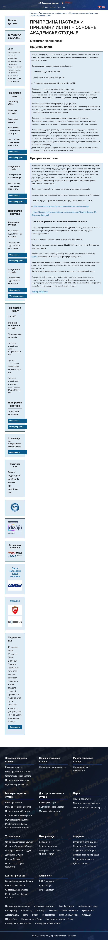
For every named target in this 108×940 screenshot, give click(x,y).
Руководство (88, 910)
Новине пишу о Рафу (31, 919)
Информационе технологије (53, 767)
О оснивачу (27, 910)
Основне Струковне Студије (19, 846)
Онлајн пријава (16, 157)
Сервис (53, 7)
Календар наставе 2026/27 (48, 923)
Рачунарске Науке (14, 802)
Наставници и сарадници (17, 906)
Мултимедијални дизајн (16, 784)
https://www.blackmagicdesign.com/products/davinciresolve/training (61, 206)
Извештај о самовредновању (63, 910)
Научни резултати (82, 799)
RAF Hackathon (46, 890)
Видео (35, 915)
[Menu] (3, 7)
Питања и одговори (68, 915)
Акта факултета (66, 906)
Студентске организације (85, 842)
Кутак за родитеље (48, 846)
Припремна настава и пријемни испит (53, 13)
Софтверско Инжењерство (18, 815)
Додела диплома (81, 863)
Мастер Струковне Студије (18, 850)
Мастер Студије (13, 859)
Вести (25, 915)
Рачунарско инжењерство (18, 771)
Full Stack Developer (15, 885)
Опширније (14, 152)
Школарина (44, 842)
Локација (40, 910)
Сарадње (15, 601)
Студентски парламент (84, 859)
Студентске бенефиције (84, 846)
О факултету (11, 910)
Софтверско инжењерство (18, 776)
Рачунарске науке (14, 767)
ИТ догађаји (11, 919)
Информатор (48, 915)
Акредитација (12, 915)
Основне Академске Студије (19, 842)
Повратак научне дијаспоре (86, 803)
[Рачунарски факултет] (49, 3)
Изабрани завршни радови (86, 855)
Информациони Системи (17, 811)
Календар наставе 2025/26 (18, 923)
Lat (63, 7)
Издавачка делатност (44, 906)
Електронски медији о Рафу (59, 919)
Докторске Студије (14, 855)
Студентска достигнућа (84, 850)
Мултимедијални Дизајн (17, 820)
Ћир (59, 7)
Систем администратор (16, 890)
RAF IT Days (45, 885)
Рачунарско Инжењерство (18, 807)
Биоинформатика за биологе (19, 881)
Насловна (33, 13)
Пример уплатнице (39, 291)
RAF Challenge (46, 881)
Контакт (45, 7)
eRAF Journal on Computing (86, 808)
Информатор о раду (87, 906)
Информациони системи (17, 780)
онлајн (34, 256)
